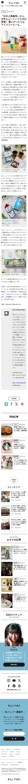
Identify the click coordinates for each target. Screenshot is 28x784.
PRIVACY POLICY (14, 764)
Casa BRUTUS (16, 749)
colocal (17, 754)
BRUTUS (9, 749)
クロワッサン (5, 751)
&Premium (4, 754)
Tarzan (11, 754)
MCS (3, 762)
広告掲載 (20, 762)
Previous (2, 156)
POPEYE (12, 756)
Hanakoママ (4, 756)
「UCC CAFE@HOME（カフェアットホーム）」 (13, 59)
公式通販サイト (10, 297)
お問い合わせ (5, 764)
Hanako (18, 751)
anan (3, 749)
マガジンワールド (10, 762)
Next (26, 156)
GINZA (12, 751)
